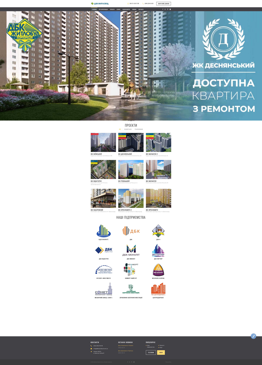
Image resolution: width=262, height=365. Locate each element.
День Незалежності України (125, 345)
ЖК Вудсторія (96, 181)
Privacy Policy (168, 362)
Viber (161, 352)
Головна (94, 9)
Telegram (151, 352)
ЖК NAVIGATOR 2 (152, 154)
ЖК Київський (96, 154)
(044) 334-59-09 (149, 3)
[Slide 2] (131, 121)
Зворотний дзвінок (163, 4)
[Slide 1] (129, 121)
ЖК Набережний (97, 210)
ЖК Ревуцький (123, 181)
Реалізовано (139, 129)
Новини (134, 9)
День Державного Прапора (125, 350)
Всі (120, 129)
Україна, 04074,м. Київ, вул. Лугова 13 (99, 352)
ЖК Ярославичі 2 (125, 210)
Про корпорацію (103, 9)
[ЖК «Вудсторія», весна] (131, 66)
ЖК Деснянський (125, 154)
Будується (127, 129)
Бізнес (118, 9)
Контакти (141, 9)
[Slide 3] (133, 121)
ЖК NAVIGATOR (151, 181)
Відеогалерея (126, 9)
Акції (161, 347)
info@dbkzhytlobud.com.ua (101, 348)
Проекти (112, 9)
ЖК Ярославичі (152, 210)
